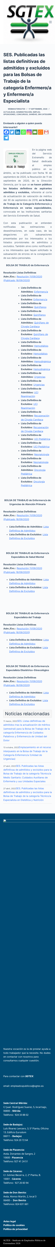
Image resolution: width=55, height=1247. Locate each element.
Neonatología (41, 454)
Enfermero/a (41, 291)
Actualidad (9, 112)
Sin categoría (45, 114)
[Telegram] (6, 137)
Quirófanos (40, 307)
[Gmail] (46, 132)
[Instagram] (29, 132)
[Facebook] (6, 132)
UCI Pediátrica (42, 439)
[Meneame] (40, 132)
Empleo (36, 112)
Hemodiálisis (41, 345)
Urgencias (39, 376)
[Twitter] (12, 132)
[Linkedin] (17, 132)
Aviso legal (9, 1221)
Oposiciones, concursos (15, 114)
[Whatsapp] (23, 132)
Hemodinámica (42, 361)
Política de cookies (14, 1225)
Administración (24, 112)
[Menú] (50, 22)
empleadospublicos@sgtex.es (27, 1085)
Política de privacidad (15, 1229)
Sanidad (33, 114)
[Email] (34, 132)
